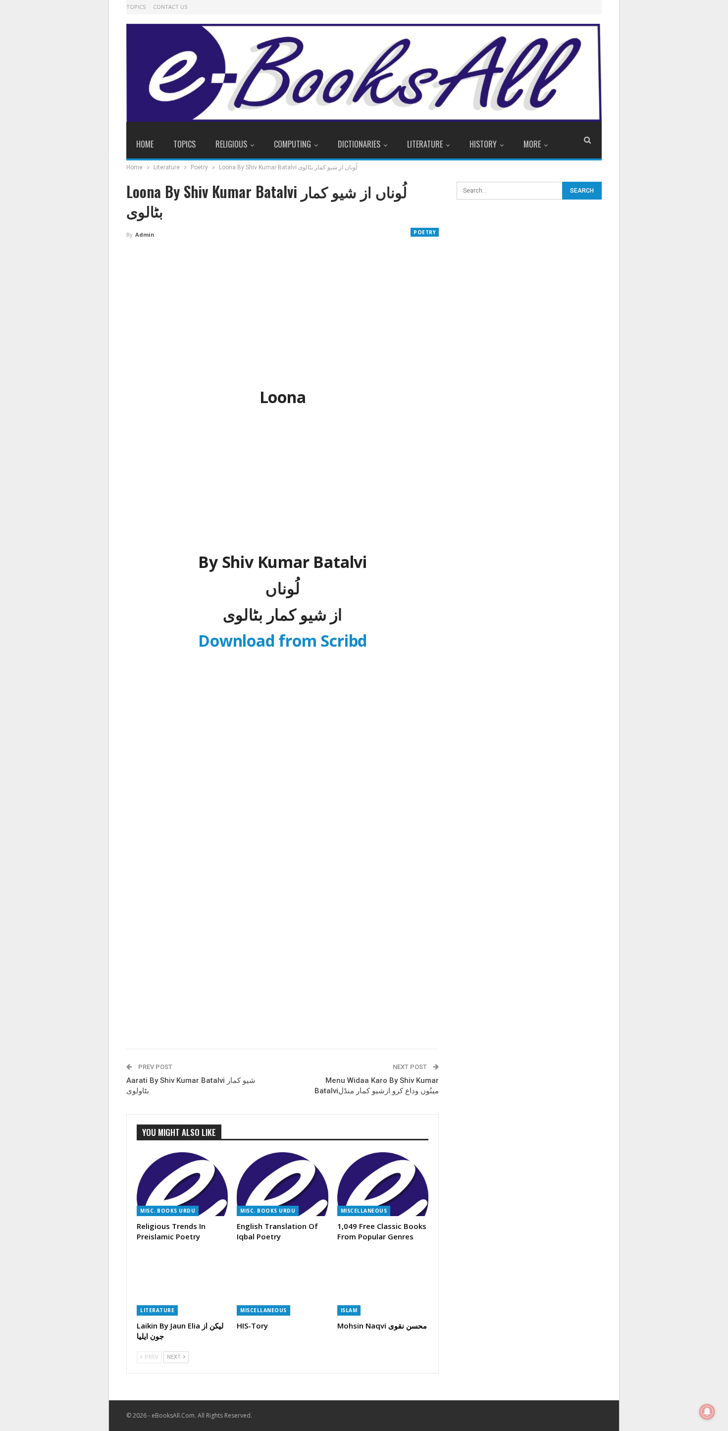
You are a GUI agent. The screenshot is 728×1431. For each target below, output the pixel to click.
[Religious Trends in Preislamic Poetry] (182, 1184)
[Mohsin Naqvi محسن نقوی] (382, 1284)
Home (145, 144)
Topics (136, 6)
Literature (425, 144)
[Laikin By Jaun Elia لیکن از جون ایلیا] (182, 1284)
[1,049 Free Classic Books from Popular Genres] (382, 1184)
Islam (349, 1310)
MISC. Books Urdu (167, 1210)
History (483, 144)
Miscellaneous (364, 1210)
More (532, 144)
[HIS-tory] (282, 1284)
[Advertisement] (282, 320)
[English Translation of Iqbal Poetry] (282, 1184)
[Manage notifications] (707, 1412)
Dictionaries (359, 144)
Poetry (425, 232)
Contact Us (170, 6)
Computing (292, 144)
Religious (231, 144)
